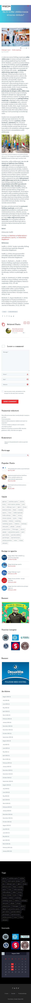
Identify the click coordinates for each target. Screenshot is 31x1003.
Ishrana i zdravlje (6, 518)
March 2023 (6, 844)
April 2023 (5, 840)
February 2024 (6, 807)
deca (4, 311)
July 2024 (5, 788)
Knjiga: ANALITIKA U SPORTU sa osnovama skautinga (16, 556)
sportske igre (5, 537)
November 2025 (7, 729)
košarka (11, 521)
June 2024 (5, 792)
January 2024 (6, 810)
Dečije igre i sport (6, 50)
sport (22, 532)
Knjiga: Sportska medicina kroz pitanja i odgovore (18, 587)
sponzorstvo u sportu (13, 532)
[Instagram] (16, 988)
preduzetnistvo (6, 529)
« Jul (3, 953)
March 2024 (6, 803)
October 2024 (6, 777)
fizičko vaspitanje (17, 512)
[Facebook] (2, 316)
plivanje (18, 526)
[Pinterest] (7, 316)
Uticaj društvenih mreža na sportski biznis (16, 442)
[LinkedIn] (11, 316)
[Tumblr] (9, 316)
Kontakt (13, 993)
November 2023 (7, 818)
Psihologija (15, 529)
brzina (4, 504)
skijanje (4, 532)
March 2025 (6, 759)
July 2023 (5, 829)
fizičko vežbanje (6, 515)
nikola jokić (5, 526)
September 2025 (7, 737)
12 (12, 966)
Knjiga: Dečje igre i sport (14, 572)
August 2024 (6, 785)
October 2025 (6, 733)
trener (15, 540)
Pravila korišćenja (22, 993)
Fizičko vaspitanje (16, 50)
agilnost (4, 501)
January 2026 (6, 722)
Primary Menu (28, 6)
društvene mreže (6, 510)
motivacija (23, 523)
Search (27, 455)
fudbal (14, 515)
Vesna (6, 442)
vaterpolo (4, 543)
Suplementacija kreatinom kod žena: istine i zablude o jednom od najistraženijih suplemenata (17, 477)
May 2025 (5, 752)
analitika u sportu (13, 501)
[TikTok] (18, 988)
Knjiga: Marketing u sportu (15, 564)
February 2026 (6, 718)
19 (12, 969)
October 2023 (6, 821)
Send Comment (10, 401)
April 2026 (5, 711)
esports (4, 512)
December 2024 (7, 770)
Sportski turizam (15, 537)
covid (23, 504)
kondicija (4, 521)
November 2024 (7, 774)
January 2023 (6, 851)
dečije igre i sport (11, 507)
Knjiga (20, 518)
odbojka (12, 526)
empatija (20, 510)
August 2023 (6, 825)
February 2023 (6, 847)
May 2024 (5, 796)
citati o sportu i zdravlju (14, 504)
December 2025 (7, 726)
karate (14, 518)
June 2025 (5, 748)
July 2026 (5, 700)
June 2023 (5, 832)
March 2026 (6, 715)
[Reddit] (13, 316)
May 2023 (5, 836)
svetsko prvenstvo (7, 540)
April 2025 (5, 755)
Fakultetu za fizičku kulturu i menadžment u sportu (14, 236)
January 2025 (6, 766)
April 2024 (5, 799)
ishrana (20, 515)
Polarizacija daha (6, 419)
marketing (18, 521)
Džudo (14, 510)
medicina (16, 523)
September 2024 (7, 781)
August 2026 (6, 696)
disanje (25, 507)
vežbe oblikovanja (13, 311)
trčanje (21, 540)
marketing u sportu (7, 523)
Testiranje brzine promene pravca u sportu (17, 485)
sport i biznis (5, 535)
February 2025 (6, 763)
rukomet (22, 529)
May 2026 (5, 707)
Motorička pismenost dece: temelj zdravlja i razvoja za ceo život (17, 330)
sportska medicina (16, 535)
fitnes (9, 512)
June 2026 (5, 704)
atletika (22, 501)
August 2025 (6, 741)
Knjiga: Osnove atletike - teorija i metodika (16, 579)
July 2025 (5, 744)
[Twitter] (4, 316)
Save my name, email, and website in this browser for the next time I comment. (14, 392)
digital (19, 507)
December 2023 (7, 814)
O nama (6, 993)
